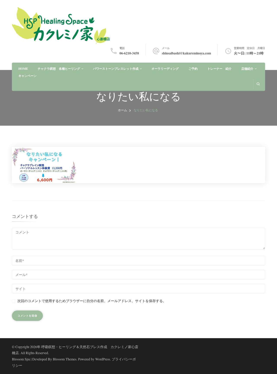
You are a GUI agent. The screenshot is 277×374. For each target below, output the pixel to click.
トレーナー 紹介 (219, 68)
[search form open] (258, 84)
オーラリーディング (165, 68)
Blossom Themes (64, 359)
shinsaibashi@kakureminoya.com (186, 53)
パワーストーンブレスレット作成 (115, 68)
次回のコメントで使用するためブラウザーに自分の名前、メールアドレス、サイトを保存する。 (91, 300)
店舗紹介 (247, 68)
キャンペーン (27, 75)
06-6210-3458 (129, 53)
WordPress (102, 359)
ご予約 (193, 68)
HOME (23, 68)
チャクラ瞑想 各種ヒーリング (59, 68)
